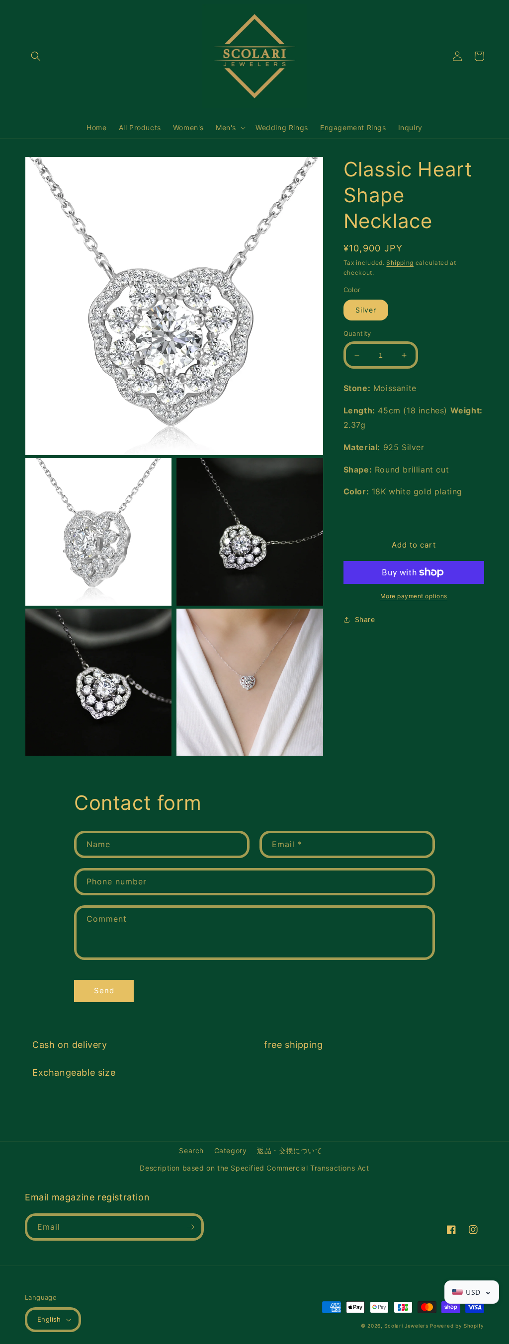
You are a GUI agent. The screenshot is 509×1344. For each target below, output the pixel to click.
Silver (365, 310)
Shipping (400, 262)
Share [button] (365, 619)
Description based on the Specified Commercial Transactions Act (254, 1168)
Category (230, 1150)
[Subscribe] (190, 1227)
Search (191, 1150)
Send (104, 990)
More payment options (413, 596)
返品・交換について (289, 1150)
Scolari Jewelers (406, 1326)
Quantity (357, 333)
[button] (36, 56)
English (49, 1319)
